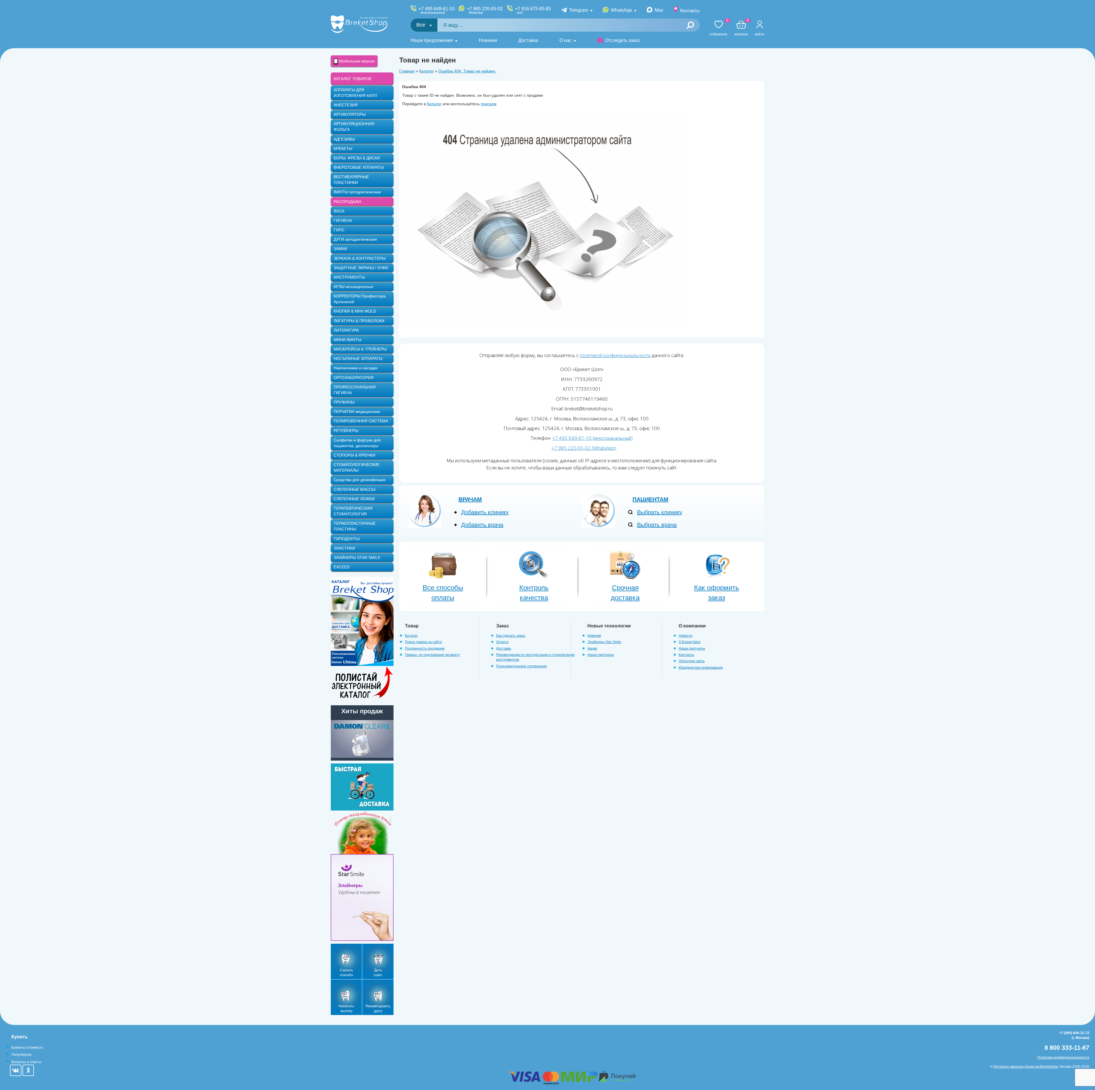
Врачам (470, 499)
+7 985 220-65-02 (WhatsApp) (583, 448)
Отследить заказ (622, 40)
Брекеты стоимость (27, 1048)
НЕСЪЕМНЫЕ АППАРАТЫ (358, 358)
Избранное (718, 28)
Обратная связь (692, 661)
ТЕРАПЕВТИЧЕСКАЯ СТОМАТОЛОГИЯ (353, 511)
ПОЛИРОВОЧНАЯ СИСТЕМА (361, 421)
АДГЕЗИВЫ (344, 139)
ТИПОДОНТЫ (347, 538)
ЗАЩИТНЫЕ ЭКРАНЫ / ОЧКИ (361, 268)
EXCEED (342, 567)
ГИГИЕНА (343, 220)
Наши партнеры (600, 655)
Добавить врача (482, 525)
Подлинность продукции (425, 649)
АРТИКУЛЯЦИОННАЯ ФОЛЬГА (354, 126)
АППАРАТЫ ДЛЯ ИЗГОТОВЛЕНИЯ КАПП (355, 93)
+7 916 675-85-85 (533, 10)
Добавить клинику (485, 512)
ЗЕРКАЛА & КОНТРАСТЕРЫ (360, 258)
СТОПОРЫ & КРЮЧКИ (354, 455)
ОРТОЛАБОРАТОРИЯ (354, 377)
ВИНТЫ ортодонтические (357, 192)
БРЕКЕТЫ (343, 148)
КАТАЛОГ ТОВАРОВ (352, 78)
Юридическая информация (701, 668)
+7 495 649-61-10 (437, 10)
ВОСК (339, 211)
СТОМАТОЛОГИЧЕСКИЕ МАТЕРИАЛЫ (357, 467)
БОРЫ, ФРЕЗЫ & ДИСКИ (357, 158)
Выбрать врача (657, 525)
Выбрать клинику (659, 512)
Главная (407, 71)
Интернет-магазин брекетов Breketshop (1025, 1067)
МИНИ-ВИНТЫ (347, 339)
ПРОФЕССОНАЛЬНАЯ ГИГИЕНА (355, 390)
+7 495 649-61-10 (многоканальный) (592, 438)
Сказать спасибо (346, 972)
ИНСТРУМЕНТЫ (349, 277)
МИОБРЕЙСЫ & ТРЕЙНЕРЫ (360, 349)
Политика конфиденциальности (1063, 1057)
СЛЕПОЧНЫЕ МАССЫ (354, 489)
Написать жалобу (346, 1008)
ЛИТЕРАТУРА (346, 330)
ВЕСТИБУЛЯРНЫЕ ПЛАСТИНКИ (351, 180)
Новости (685, 636)
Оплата (502, 642)
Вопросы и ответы (26, 1062)
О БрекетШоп (690, 642)
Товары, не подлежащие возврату (432, 655)
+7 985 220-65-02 (485, 10)
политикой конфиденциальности (615, 355)
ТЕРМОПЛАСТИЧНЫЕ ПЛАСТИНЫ (355, 526)
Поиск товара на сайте (423, 642)
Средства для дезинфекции (360, 479)
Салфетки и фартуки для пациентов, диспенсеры (357, 443)
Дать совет (378, 972)
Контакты (690, 10)
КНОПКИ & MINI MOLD (355, 311)
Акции (592, 649)
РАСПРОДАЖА (347, 201)
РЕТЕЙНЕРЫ (346, 430)
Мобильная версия (356, 61)
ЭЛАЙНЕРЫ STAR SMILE (357, 557)
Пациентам (650, 499)
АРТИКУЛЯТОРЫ (350, 114)
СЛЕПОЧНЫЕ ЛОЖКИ (354, 499)
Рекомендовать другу (378, 1008)
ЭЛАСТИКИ (344, 548)
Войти (759, 34)
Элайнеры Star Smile (604, 642)
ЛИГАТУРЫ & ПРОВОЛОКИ (359, 321)
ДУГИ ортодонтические (355, 239)
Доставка (528, 40)
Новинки (488, 40)
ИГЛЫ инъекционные (353, 286)
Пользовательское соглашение (521, 666)
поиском (488, 104)
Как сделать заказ (510, 636)
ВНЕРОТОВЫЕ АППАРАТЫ (359, 167)
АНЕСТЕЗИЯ (346, 105)
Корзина (741, 28)
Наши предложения (432, 40)
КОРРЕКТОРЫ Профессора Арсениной (360, 299)
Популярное (21, 1055)
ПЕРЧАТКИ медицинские (357, 411)
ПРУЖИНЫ (344, 402)
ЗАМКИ (340, 248)
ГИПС (339, 230)
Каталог (426, 71)
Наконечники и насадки (356, 368)
